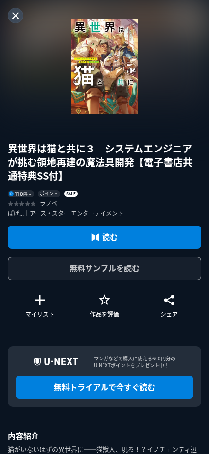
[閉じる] (15, 15)
